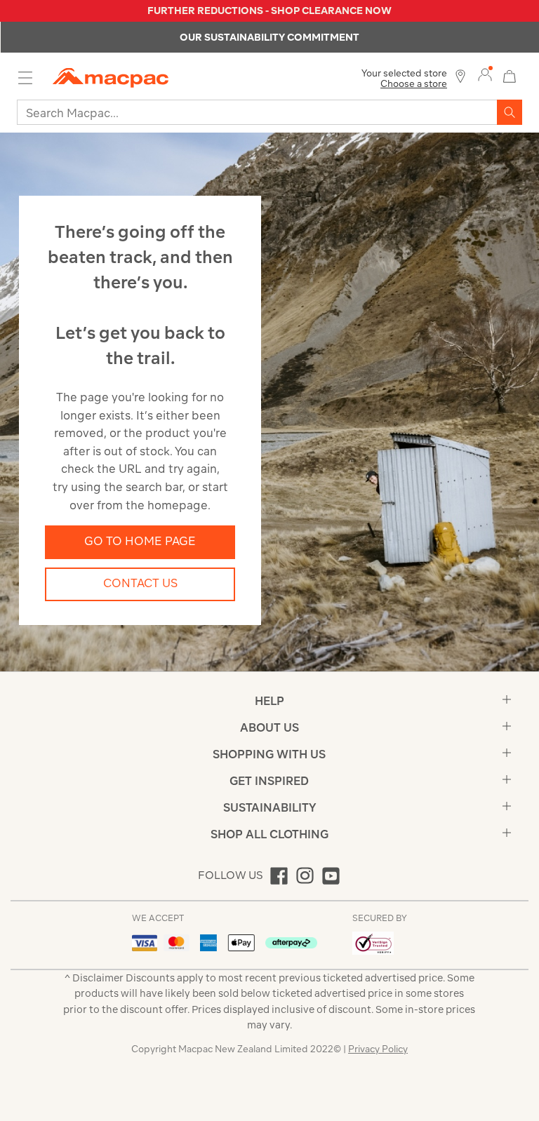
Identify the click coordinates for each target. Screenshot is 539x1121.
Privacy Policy (378, 1049)
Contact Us (140, 583)
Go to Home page (140, 541)
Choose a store (413, 84)
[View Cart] (509, 74)
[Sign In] (485, 75)
